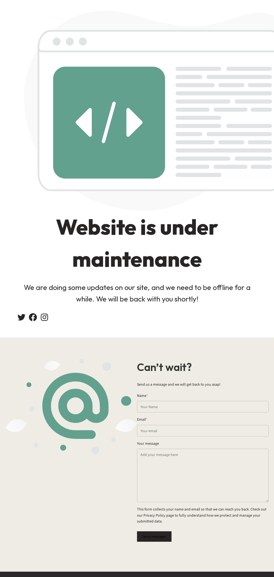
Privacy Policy (154, 515)
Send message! (154, 536)
